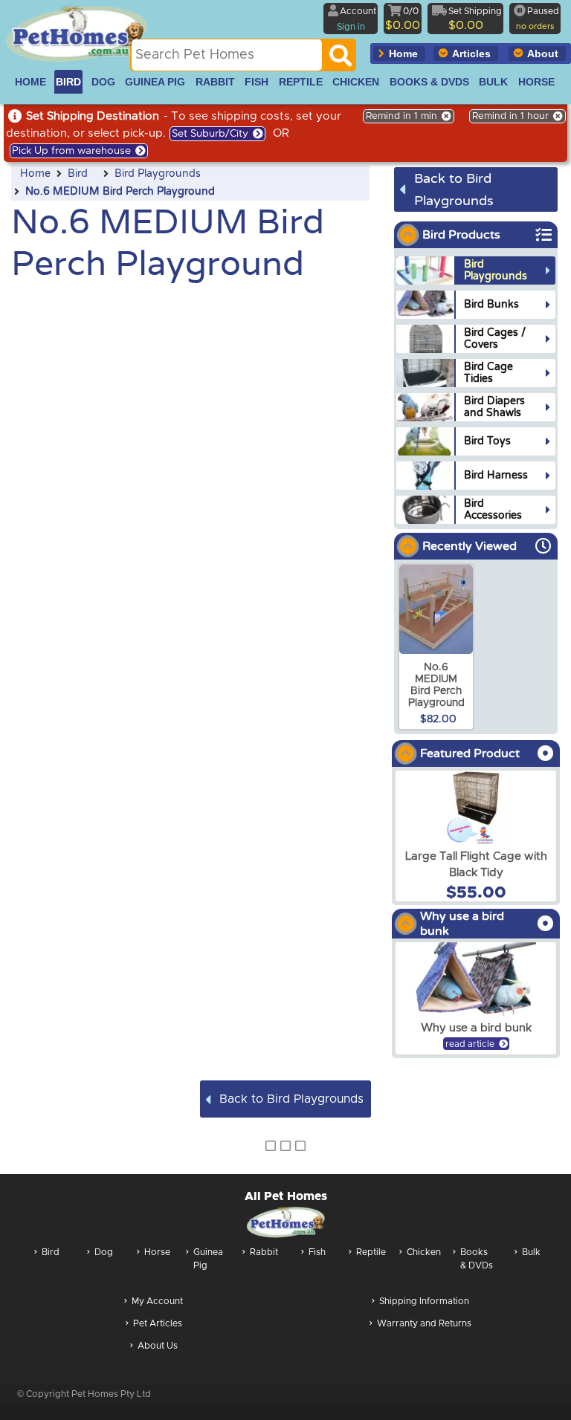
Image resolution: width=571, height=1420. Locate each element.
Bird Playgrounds (157, 174)
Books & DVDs (476, 1259)
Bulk (531, 1252)
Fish (317, 1252)
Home (35, 174)
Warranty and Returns (424, 1323)
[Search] (340, 59)
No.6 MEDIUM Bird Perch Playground (120, 192)
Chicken (424, 1252)
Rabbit (264, 1252)
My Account (157, 1301)
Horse (157, 1252)
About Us (158, 1345)
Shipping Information (424, 1301)
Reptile (371, 1252)
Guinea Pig (208, 1259)
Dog (103, 1252)
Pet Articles (157, 1323)
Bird (78, 174)
